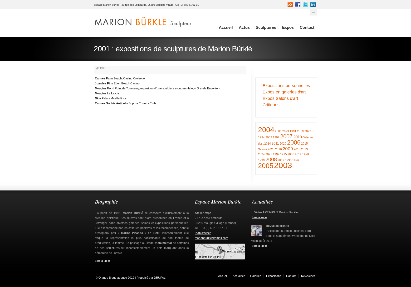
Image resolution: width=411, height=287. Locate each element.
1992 (276, 154)
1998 (305, 154)
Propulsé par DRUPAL (151, 277)
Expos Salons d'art (280, 98)
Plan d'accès (203, 233)
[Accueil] (143, 21)
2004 (266, 130)
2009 (288, 148)
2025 (271, 149)
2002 (268, 137)
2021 (268, 154)
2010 (297, 137)
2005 (265, 166)
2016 (278, 149)
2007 (286, 136)
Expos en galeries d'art (284, 92)
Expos (288, 27)
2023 (285, 131)
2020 (283, 143)
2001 (278, 131)
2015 (304, 143)
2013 (304, 149)
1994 (261, 137)
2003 (283, 165)
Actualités (239, 276)
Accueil (226, 27)
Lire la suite (102, 261)
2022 (307, 131)
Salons (262, 149)
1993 (288, 160)
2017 (281, 160)
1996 (295, 160)
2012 (298, 154)
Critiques (271, 104)
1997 (276, 137)
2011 (275, 143)
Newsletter (308, 276)
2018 (297, 149)
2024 (261, 154)
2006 (293, 142)
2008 (271, 159)
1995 (283, 154)
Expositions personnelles (286, 85)
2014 (267, 143)
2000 (291, 154)
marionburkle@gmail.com (211, 238)
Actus (244, 27)
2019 (300, 131)
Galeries (255, 276)
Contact (307, 27)
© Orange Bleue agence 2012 (114, 277)
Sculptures (266, 27)
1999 (261, 160)
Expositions (273, 276)
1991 (293, 131)
